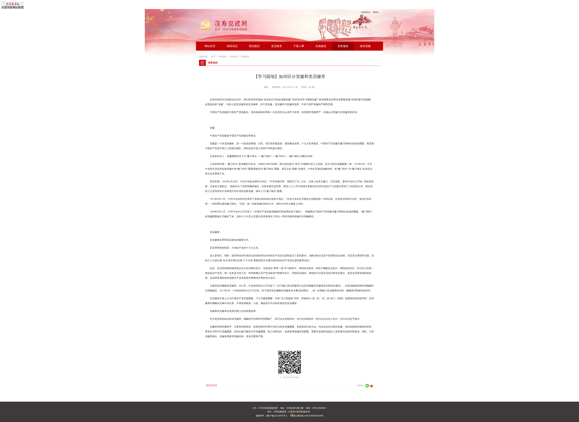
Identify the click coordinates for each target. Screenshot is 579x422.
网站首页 (210, 46)
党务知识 (234, 56)
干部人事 (298, 46)
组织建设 (254, 46)
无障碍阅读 (365, 12)
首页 (213, 56)
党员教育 (276, 46)
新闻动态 (232, 46)
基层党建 (365, 46)
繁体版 (375, 12)
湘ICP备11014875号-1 (276, 415)
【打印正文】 (211, 385)
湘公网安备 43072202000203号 (308, 415)
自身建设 (320, 46)
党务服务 (343, 46)
